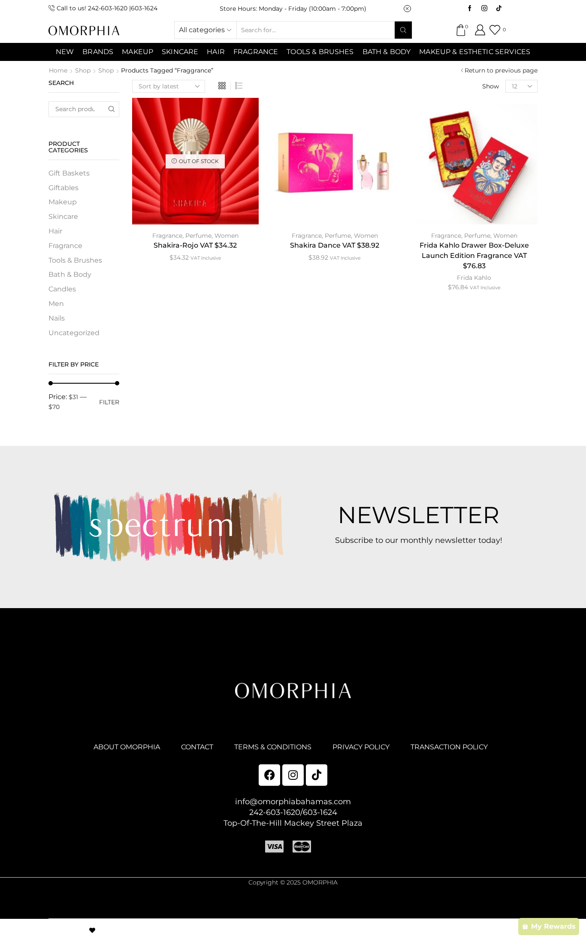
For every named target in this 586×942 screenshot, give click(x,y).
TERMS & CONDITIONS (272, 747)
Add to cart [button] (334, 164)
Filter (109, 402)
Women (226, 235)
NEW (65, 52)
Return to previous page (501, 70)
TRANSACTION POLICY (449, 747)
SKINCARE (180, 52)
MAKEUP (137, 52)
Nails (56, 318)
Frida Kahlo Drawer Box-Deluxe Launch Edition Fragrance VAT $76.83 (474, 255)
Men (56, 304)
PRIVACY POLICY (361, 747)
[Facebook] (470, 8)
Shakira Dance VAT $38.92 (334, 245)
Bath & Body (386, 52)
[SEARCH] (111, 109)
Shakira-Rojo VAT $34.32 (195, 245)
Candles (62, 289)
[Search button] (403, 30)
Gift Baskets (69, 173)
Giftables (63, 188)
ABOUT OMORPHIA (127, 747)
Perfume (198, 235)
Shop (83, 70)
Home (58, 70)
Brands (97, 52)
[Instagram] (484, 8)
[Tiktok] (499, 8)
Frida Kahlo (474, 278)
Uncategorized (74, 333)
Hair (216, 52)
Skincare (63, 216)
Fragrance (255, 52)
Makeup (62, 202)
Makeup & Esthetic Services (474, 52)
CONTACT (197, 747)
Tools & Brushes (320, 52)
